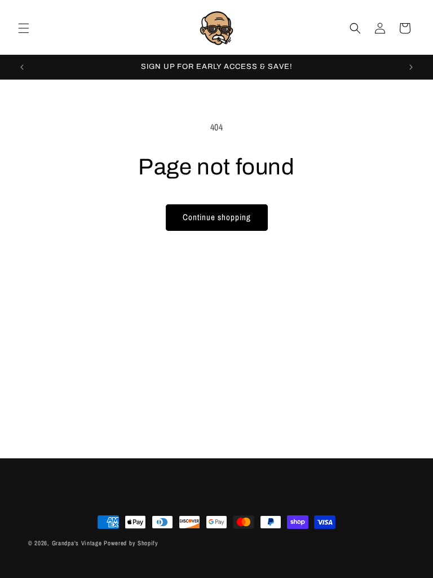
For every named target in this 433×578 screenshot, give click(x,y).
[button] (23, 28)
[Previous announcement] (22, 67)
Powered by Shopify (131, 543)
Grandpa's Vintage (77, 543)
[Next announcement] (411, 67)
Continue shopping (217, 217)
